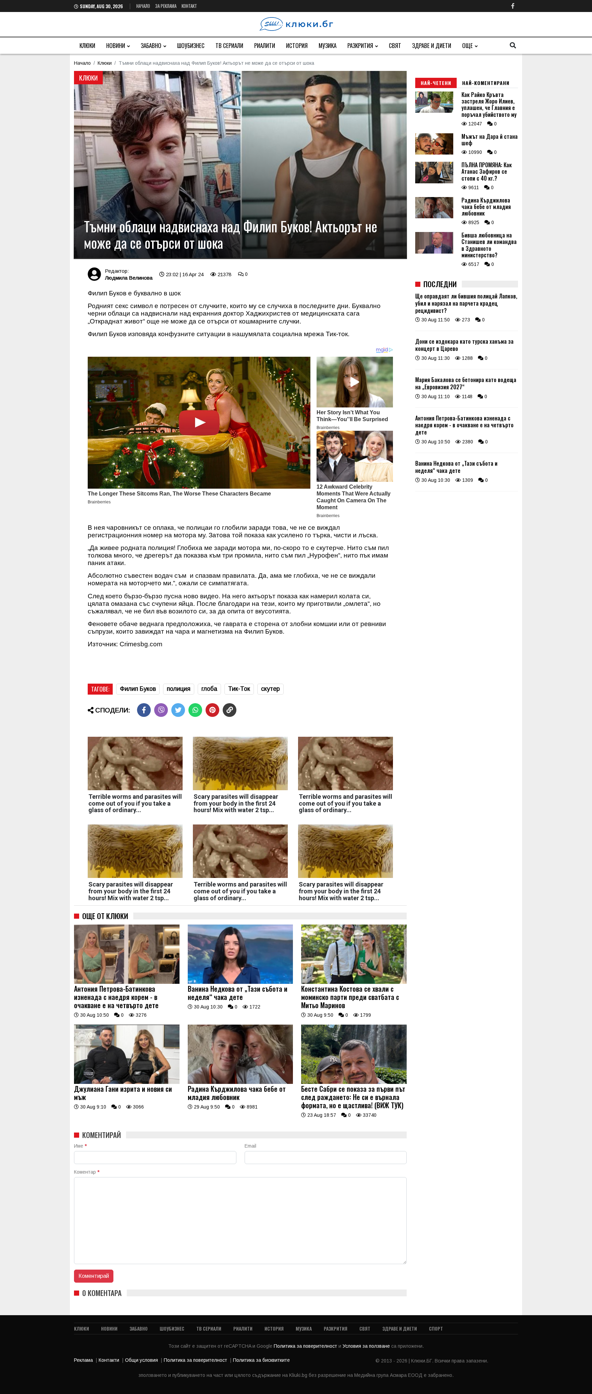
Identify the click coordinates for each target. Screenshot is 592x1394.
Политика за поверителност (306, 1346)
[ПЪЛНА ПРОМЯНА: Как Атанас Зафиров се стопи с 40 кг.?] (434, 181)
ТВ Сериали (229, 45)
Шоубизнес (191, 45)
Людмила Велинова (128, 277)
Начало (143, 5)
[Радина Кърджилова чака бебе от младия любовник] (240, 1082)
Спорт (436, 1328)
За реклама (165, 5)
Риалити (264, 45)
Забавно (151, 45)
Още (467, 45)
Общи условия (141, 1360)
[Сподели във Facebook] (144, 710)
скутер (270, 688)
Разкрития (360, 45)
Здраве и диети (431, 45)
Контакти (109, 1360)
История (297, 45)
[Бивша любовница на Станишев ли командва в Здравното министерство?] (434, 252)
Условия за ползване (367, 1346)
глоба (209, 688)
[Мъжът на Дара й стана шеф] (434, 153)
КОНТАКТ (189, 5)
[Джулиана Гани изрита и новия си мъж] (127, 1082)
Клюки (87, 45)
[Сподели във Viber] (161, 710)
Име (80, 1146)
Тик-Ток (239, 688)
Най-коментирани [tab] (485, 82)
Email (250, 1146)
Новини (115, 45)
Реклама (83, 1360)
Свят (395, 45)
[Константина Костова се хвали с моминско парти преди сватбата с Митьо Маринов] (354, 982)
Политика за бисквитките (261, 1360)
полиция (178, 688)
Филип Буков (138, 688)
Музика (327, 45)
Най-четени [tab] (436, 82)
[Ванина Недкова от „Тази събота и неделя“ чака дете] (240, 982)
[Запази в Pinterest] (212, 710)
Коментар (86, 1172)
